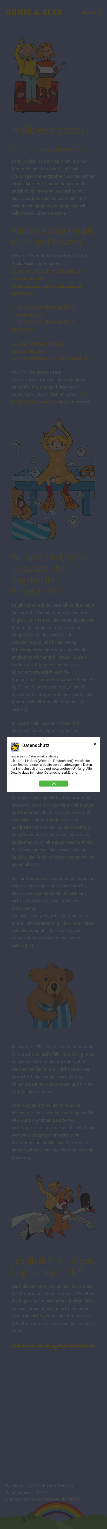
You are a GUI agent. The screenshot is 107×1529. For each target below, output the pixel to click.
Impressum (18, 756)
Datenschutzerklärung (43, 756)
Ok (54, 783)
